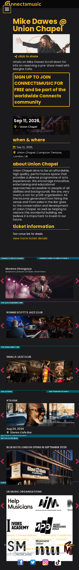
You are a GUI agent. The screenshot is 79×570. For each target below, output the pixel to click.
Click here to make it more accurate (48, 547)
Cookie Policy (42, 539)
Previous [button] (2, 281)
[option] (39, 281)
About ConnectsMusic (22, 535)
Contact (62, 539)
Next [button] (77, 281)
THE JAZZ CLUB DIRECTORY (12, 303)
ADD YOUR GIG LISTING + (59, 392)
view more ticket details (30, 238)
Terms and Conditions (56, 535)
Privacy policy (20, 539)
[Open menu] (7, 9)
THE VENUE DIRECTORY (10, 347)
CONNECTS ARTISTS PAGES (12, 258)
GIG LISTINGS (6, 392)
